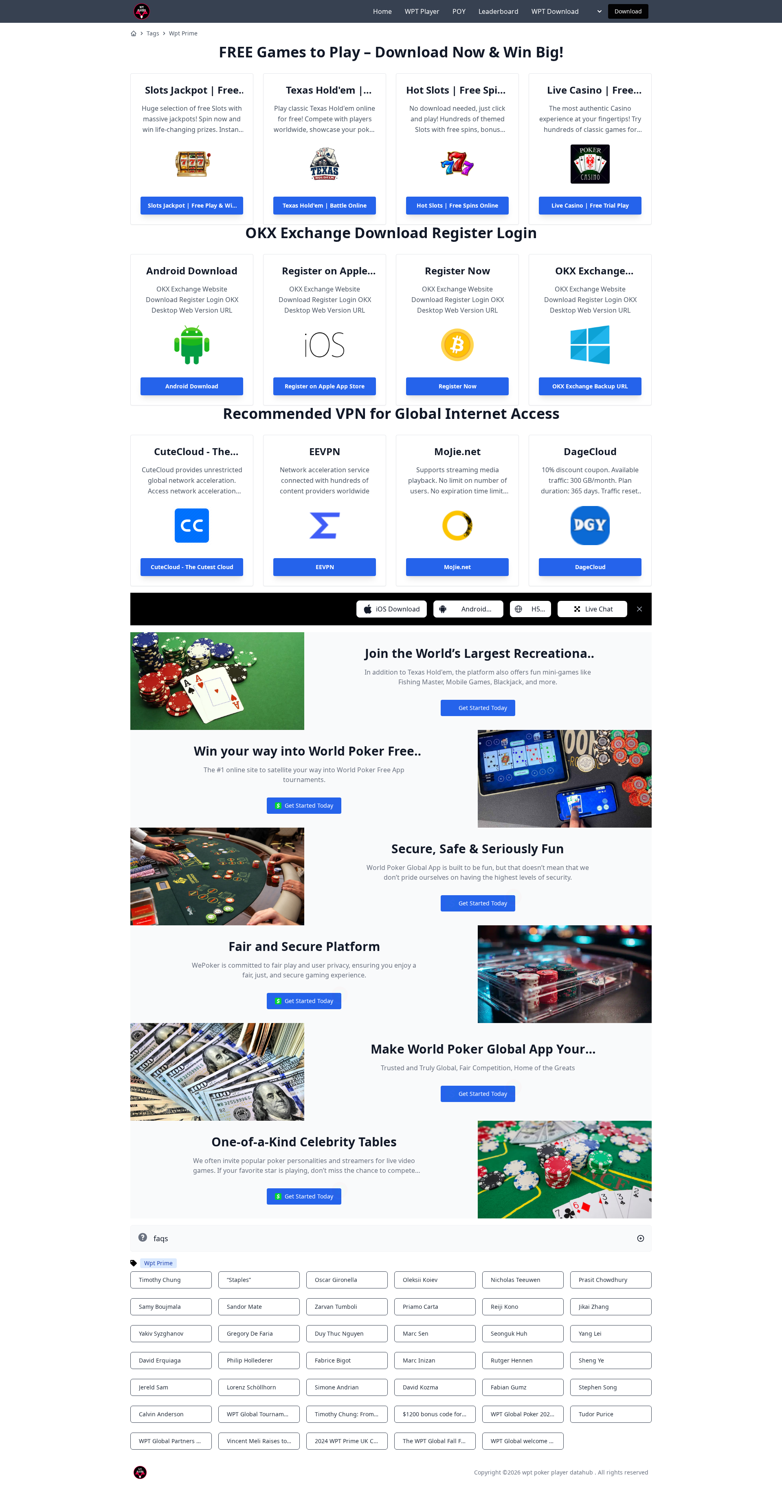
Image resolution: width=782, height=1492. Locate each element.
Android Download (191, 270)
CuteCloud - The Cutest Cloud (192, 451)
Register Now (457, 270)
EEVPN (324, 451)
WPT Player (422, 11)
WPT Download (555, 11)
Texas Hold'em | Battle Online (324, 89)
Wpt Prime (183, 33)
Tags (153, 33)
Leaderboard (498, 11)
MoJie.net (457, 451)
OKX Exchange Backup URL (590, 270)
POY (459, 11)
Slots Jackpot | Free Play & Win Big (192, 89)
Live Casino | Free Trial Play (590, 89)
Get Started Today (477, 710)
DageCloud (590, 451)
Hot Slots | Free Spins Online (457, 89)
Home (382, 11)
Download (628, 11)
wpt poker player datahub (558, 1472)
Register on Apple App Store (324, 270)
